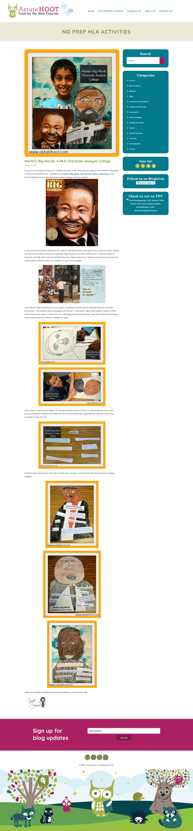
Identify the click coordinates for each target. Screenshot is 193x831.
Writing (132, 149)
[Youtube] (105, 757)
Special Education (136, 133)
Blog (131, 96)
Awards (132, 81)
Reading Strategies (136, 123)
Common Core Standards (139, 102)
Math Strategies (135, 117)
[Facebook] (87, 757)
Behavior (132, 91)
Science (132, 128)
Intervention (134, 112)
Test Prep (132, 138)
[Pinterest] (93, 757)
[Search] (162, 60)
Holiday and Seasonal (137, 107)
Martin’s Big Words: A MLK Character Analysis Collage (67, 161)
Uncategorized (134, 144)
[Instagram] (99, 757)
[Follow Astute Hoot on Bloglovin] (145, 184)
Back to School (135, 86)
